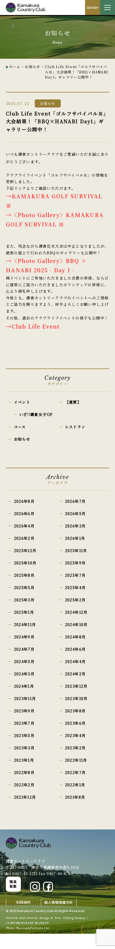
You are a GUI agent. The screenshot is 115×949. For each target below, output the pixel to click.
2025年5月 (24, 587)
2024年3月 (24, 673)
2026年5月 (75, 513)
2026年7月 (75, 501)
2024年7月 (24, 649)
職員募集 (13, 884)
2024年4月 (75, 661)
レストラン (75, 426)
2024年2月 (75, 673)
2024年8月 (75, 636)
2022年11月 (76, 760)
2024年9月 (24, 636)
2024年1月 (24, 686)
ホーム (15, 66)
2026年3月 (75, 526)
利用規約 (23, 902)
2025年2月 (75, 599)
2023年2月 (75, 747)
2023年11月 (25, 698)
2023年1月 (24, 760)
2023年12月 (76, 686)
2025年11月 (76, 550)
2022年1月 (75, 784)
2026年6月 (24, 513)
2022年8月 (24, 772)
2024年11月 (25, 624)
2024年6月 (75, 649)
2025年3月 (24, 599)
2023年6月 (75, 723)
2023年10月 (76, 698)
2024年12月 (76, 612)
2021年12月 (25, 797)
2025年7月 (75, 575)
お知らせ (22, 439)
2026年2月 (24, 538)
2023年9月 (24, 710)
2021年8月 (75, 797)
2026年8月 (24, 501)
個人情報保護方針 (58, 902)
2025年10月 (25, 562)
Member (92, 8)
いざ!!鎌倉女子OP (36, 414)
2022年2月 (24, 784)
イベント (22, 402)
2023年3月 (24, 747)
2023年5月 (24, 735)
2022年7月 (75, 772)
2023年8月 (75, 710)
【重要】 (73, 402)
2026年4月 (24, 526)
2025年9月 (75, 562)
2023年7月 (24, 723)
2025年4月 (75, 587)
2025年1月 (24, 612)
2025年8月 (24, 575)
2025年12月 (25, 550)
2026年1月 (75, 538)
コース (20, 426)
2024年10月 (76, 624)
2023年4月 (75, 735)
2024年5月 (24, 661)
